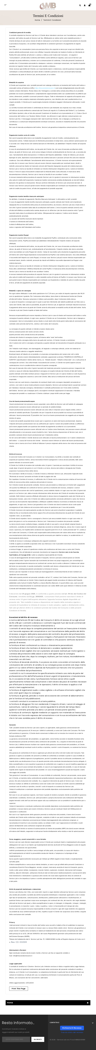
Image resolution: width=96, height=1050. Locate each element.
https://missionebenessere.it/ (45, 88)
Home (10, 1002)
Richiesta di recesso (72, 1028)
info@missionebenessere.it (22, 956)
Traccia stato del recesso (72, 1032)
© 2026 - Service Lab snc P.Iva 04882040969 (67, 1040)
